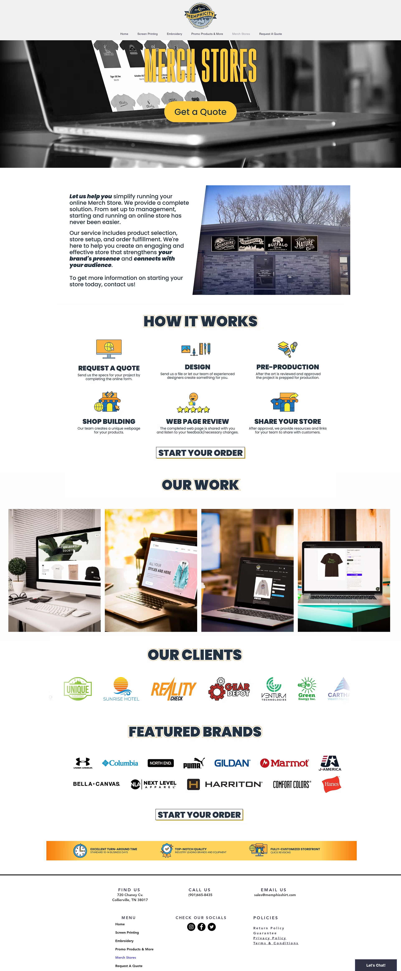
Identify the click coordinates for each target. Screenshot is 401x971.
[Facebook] (201, 927)
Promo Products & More (130, 949)
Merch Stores (125, 958)
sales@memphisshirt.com (275, 895)
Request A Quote (128, 966)
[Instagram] (191, 927)
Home (120, 924)
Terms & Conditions (276, 943)
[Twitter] (212, 927)
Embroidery (124, 941)
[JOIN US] (201, 110)
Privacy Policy (269, 938)
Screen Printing (127, 932)
